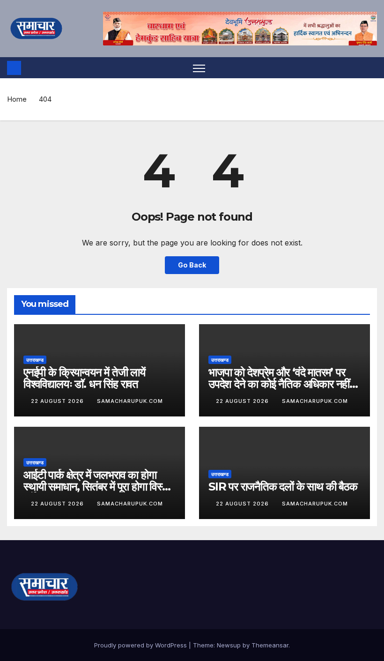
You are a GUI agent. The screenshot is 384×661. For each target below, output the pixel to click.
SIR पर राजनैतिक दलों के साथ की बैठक (282, 486)
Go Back (192, 265)
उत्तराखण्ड (35, 360)
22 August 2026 (58, 401)
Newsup (229, 645)
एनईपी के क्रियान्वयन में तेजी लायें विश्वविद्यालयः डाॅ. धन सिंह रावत (84, 378)
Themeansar (269, 645)
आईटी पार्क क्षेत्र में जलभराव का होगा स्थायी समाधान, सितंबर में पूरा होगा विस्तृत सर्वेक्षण (98, 486)
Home (17, 99)
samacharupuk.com (130, 401)
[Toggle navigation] (199, 67)
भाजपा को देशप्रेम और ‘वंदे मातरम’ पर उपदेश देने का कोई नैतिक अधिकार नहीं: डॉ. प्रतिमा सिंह (280, 383)
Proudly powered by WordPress (141, 645)
